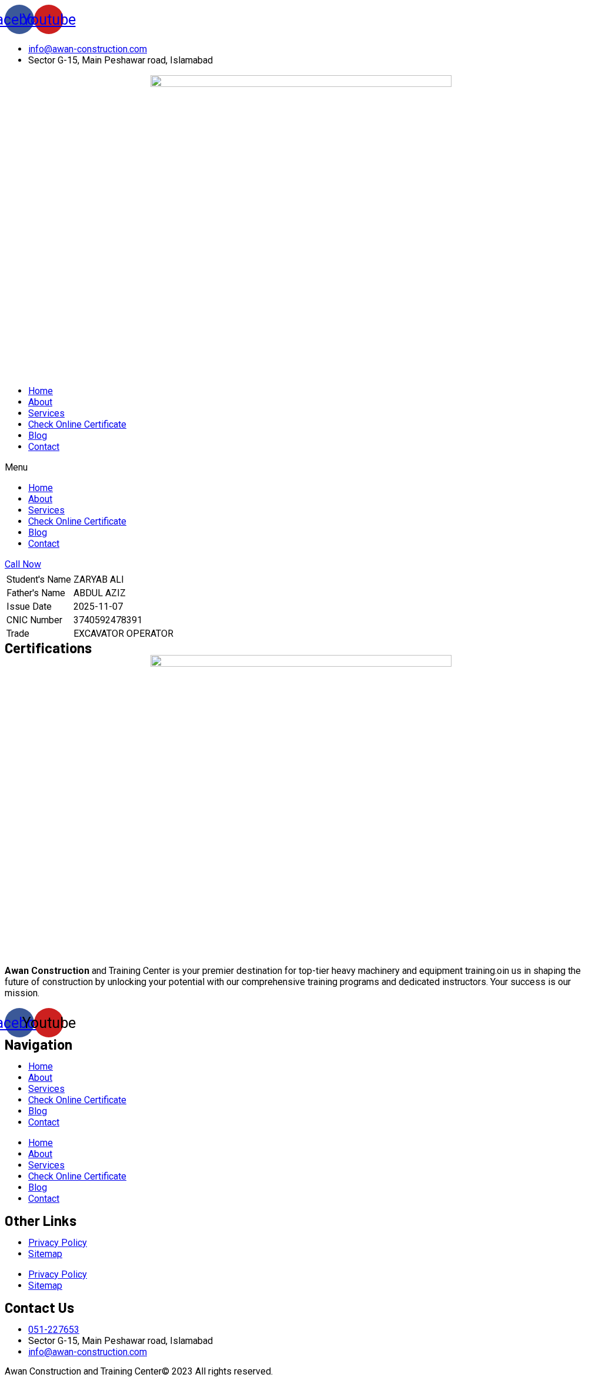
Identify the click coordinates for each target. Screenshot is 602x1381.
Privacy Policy (57, 1242)
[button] (301, 467)
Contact (43, 446)
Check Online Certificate (77, 424)
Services (46, 413)
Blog (37, 435)
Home (40, 391)
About (40, 402)
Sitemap (45, 1253)
